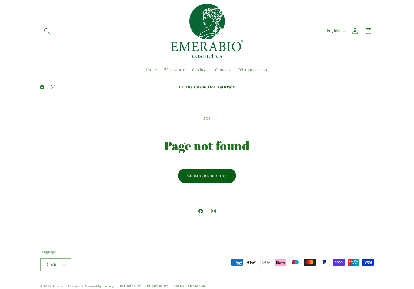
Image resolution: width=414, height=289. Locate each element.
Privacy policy (157, 285)
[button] (47, 31)
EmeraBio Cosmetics (68, 285)
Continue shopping (207, 175)
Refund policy (130, 285)
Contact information (189, 285)
